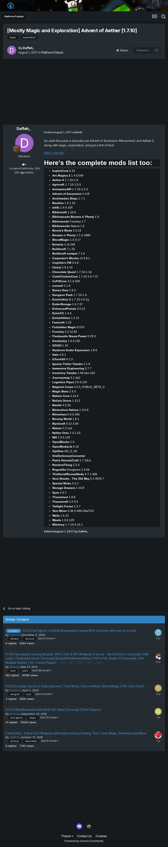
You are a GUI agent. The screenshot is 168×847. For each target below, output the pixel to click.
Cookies (101, 836)
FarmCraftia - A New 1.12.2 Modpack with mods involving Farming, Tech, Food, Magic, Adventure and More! (76, 733)
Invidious (15, 690)
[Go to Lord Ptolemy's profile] (158, 656)
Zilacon (14, 666)
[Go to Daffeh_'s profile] (11, 50)
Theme (66, 836)
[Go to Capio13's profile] (158, 632)
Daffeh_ (28, 48)
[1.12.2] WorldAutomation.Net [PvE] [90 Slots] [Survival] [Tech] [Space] (53, 709)
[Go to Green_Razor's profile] (158, 711)
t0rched (14, 713)
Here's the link (54, 153)
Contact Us (84, 836)
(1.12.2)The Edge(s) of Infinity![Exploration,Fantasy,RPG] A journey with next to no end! (79, 630)
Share (123, 50)
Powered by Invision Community (84, 840)
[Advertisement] (84, 91)
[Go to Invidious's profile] (158, 688)
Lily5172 (14, 737)
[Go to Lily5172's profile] (158, 735)
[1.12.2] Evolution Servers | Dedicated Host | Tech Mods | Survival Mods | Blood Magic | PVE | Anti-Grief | (75, 686)
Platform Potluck (52, 52)
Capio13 (14, 634)
